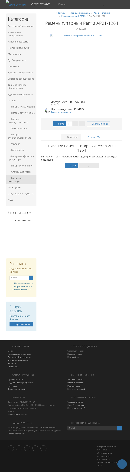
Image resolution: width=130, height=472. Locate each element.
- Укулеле (14, 143)
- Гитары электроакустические (19, 136)
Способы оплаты (75, 401)
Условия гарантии (16, 433)
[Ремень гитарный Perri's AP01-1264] (81, 65)
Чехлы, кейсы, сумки (19, 47)
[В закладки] (75, 123)
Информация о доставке (19, 354)
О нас (10, 350)
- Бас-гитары (16, 150)
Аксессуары (14, 187)
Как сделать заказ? (76, 408)
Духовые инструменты (20, 72)
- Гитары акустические (21, 112)
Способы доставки (75, 405)
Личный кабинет (75, 379)
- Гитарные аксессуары (15, 179)
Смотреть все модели (61, 112)
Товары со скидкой (17, 389)
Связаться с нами (75, 350)
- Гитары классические (21, 106)
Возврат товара (74, 354)
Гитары (12, 100)
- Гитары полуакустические (18, 120)
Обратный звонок (22, 324)
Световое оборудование (21, 78)
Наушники (13, 66)
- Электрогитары (18, 128)
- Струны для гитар (19, 171)
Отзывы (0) (93, 137)
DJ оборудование (17, 60)
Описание (72, 137)
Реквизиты (13, 366)
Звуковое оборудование (21, 26)
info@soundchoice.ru (17, 414)
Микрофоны (14, 53)
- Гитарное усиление (20, 165)
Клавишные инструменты (15, 34)
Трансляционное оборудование (17, 86)
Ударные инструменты (20, 94)
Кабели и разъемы (18, 41)
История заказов (75, 382)
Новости (12, 363)
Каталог (63, 4)
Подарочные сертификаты (20, 382)
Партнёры (12, 385)
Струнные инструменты (21, 193)
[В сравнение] (82, 123)
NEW (10, 199)
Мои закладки (74, 385)
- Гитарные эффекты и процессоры (21, 158)
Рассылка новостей (76, 389)
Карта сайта (73, 357)
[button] (101, 4)
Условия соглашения (18, 360)
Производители (15, 379)
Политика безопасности (19, 357)
